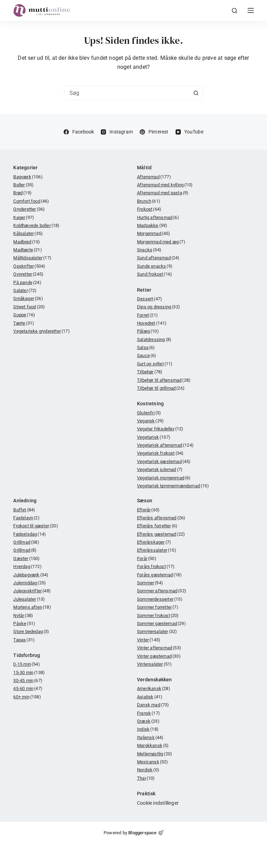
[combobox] (126, 93)
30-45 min (27, 680)
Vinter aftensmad (159, 647)
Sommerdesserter (160, 599)
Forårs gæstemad (159, 574)
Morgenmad (153, 233)
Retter (144, 290)
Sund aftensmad (158, 257)
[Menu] (251, 10)
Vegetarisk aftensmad (165, 445)
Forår (146, 558)
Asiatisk (149, 696)
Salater (25, 290)
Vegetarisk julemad (160, 469)
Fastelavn (26, 517)
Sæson (144, 500)
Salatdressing (154, 339)
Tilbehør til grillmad (161, 388)
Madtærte (27, 249)
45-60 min (27, 688)
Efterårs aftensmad (161, 517)
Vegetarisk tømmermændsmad (173, 485)
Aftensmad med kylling (165, 184)
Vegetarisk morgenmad (164, 477)
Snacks (149, 249)
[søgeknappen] (196, 93)
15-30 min (29, 672)
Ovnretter (28, 274)
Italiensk (150, 737)
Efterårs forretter (157, 525)
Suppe (24, 314)
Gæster (26, 558)
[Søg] (234, 10)
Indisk (148, 729)
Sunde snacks (154, 266)
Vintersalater (154, 664)
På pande (27, 282)
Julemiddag (29, 582)
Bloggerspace (142, 832)
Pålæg (148, 331)
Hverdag (27, 566)
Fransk (148, 713)
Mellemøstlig (154, 753)
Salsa (146, 347)
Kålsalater (28, 233)
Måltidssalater (32, 257)
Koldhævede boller (36, 225)
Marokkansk (153, 745)
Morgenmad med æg (161, 241)
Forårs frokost (156, 566)
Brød (22, 192)
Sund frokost (154, 274)
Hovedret (152, 323)
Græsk (148, 721)
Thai (146, 778)
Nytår (23, 615)
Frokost (149, 209)
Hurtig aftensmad (158, 217)
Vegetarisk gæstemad (164, 461)
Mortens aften (32, 607)
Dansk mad (153, 704)
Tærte (23, 323)
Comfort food (31, 201)
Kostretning (150, 403)
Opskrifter (29, 266)
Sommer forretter (157, 607)
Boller (23, 184)
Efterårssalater (156, 550)
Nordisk (148, 769)
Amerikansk (153, 688)
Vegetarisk (153, 437)
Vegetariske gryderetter (41, 331)
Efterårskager (154, 542)
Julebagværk (30, 574)
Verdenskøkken (154, 679)
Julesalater (29, 599)
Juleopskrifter (32, 590)
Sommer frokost (158, 615)
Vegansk (150, 420)
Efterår (148, 509)
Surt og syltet (155, 363)
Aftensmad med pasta (162, 192)
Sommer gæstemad (161, 623)
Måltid (144, 167)
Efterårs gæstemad (161, 534)
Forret (147, 315)
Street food (29, 306)
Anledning (25, 500)
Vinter (148, 639)
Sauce (146, 355)
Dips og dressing (158, 306)
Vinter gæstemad (159, 656)
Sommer (150, 582)
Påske (24, 623)
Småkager (28, 298)
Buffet (24, 509)
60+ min (27, 696)
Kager (23, 217)
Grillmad (26, 542)
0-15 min (26, 664)
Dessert (149, 298)
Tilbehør (149, 371)
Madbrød (26, 241)
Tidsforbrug (26, 655)
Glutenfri (149, 412)
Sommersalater (157, 631)
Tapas (24, 639)
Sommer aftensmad (161, 590)
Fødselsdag (29, 534)
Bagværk (27, 176)
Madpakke (152, 225)
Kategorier (25, 167)
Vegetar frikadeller (160, 428)
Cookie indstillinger (158, 803)
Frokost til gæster (35, 525)
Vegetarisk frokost (160, 453)
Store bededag (31, 631)
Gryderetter (29, 209)
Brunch (148, 201)
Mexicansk (152, 761)
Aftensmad (154, 176)
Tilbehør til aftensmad (164, 380)
